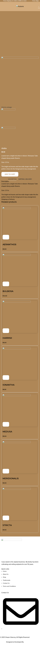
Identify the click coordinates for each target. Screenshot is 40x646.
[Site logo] (20, 6)
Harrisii (7, 338)
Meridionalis (11, 478)
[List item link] (20, 578)
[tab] (12, 179)
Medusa (7, 431)
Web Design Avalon (30, 642)
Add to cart (10, 174)
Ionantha (8, 385)
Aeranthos (9, 244)
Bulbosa (8, 291)
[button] (6, 237)
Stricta (7, 525)
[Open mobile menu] (2, 6)
